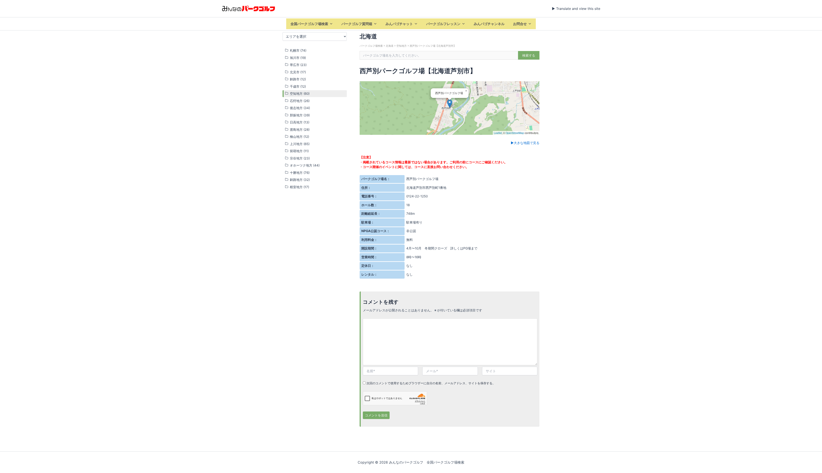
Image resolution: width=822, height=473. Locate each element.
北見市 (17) (298, 72)
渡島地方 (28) (300, 130)
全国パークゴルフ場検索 (309, 24)
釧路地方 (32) (300, 180)
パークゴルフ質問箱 (356, 24)
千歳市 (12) (298, 86)
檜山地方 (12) (299, 137)
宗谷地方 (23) (300, 158)
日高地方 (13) (299, 122)
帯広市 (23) (298, 65)
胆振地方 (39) (300, 115)
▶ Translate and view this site (576, 8)
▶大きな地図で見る (525, 143)
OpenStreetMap (515, 133)
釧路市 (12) (298, 79)
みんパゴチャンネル (489, 24)
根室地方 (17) (299, 187)
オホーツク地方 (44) (305, 165)
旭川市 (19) (298, 58)
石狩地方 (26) (300, 101)
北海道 (389, 45)
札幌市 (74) (298, 50)
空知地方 (401, 45)
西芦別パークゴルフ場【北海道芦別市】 (433, 45)
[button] (449, 103)
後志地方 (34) (300, 108)
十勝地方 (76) (300, 173)
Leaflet (498, 133)
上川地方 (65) (300, 144)
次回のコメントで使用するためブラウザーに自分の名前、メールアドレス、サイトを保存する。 (430, 383)
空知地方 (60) (300, 94)
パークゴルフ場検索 (371, 45)
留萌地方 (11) (299, 151)
